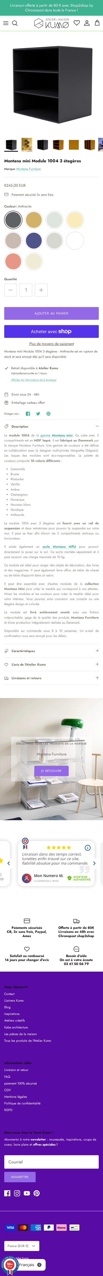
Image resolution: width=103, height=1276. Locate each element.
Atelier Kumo (21, 1258)
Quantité (10, 279)
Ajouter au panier (51, 313)
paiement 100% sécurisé (20, 1083)
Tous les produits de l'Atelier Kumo (27, 1040)
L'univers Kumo (14, 1000)
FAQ (7, 1076)
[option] (51, 83)
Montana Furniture (28, 169)
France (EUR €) (18, 1246)
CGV (7, 1090)
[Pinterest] (37, 1193)
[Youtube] (27, 1193)
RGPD (8, 1110)
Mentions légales (15, 1096)
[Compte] (85, 23)
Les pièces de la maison (20, 1034)
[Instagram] (17, 1193)
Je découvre (51, 771)
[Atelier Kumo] (51, 23)
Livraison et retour (16, 1069)
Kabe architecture (16, 1027)
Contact (9, 994)
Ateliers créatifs (14, 1020)
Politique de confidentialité (22, 1103)
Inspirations (12, 1013)
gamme (56, 435)
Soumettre (20, 1177)
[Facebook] (7, 1193)
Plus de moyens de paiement (51, 344)
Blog (7, 1007)
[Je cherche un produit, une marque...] (17, 23)
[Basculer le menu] (6, 23)
